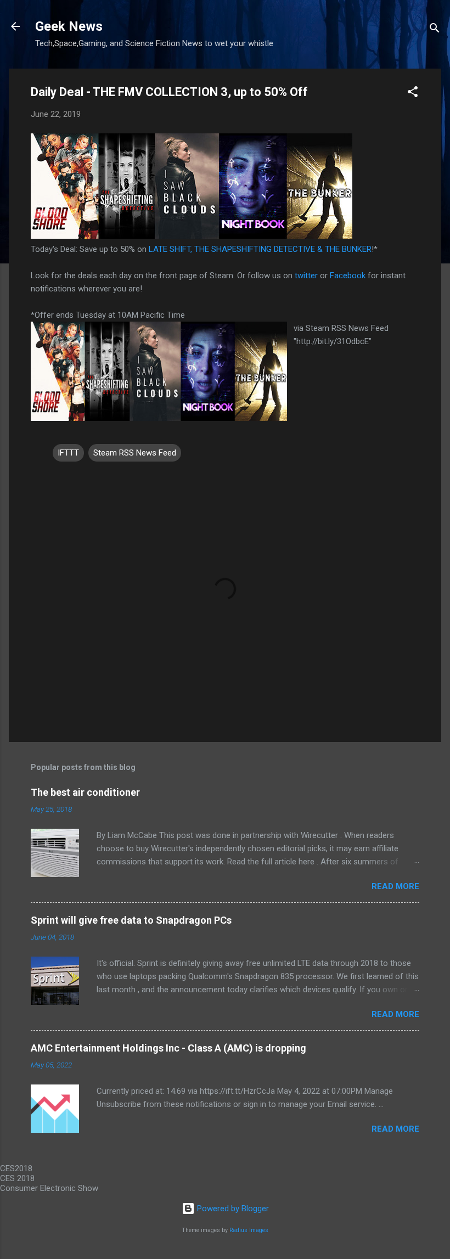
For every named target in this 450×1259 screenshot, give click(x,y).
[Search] (434, 30)
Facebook (347, 275)
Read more (395, 886)
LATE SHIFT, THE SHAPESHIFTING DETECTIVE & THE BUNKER (260, 249)
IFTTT (68, 453)
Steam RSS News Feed (134, 453)
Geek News (69, 26)
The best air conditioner (85, 792)
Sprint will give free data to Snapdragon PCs (131, 920)
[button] (412, 93)
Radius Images (248, 1230)
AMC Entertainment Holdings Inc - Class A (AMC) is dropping (168, 1048)
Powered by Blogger (232, 1208)
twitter (306, 275)
